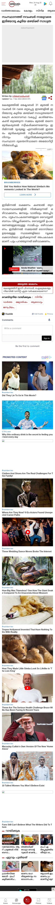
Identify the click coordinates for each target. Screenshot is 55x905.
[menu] (4, 4)
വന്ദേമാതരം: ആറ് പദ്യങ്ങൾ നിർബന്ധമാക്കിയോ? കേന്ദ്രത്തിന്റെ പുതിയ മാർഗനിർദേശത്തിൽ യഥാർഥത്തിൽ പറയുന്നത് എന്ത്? (10, 850)
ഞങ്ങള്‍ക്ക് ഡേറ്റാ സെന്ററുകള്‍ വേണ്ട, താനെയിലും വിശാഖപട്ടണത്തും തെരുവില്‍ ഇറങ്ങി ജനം (29, 850)
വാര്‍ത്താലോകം (10, 10)
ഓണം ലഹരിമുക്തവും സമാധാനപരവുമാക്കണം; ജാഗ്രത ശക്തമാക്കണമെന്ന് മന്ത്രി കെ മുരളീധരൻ (29, 876)
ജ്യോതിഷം (22, 302)
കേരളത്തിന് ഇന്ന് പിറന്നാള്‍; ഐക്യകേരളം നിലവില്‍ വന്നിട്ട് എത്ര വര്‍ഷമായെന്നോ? (27, 290)
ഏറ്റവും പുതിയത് (16, 857)
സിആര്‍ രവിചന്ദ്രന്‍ (20, 96)
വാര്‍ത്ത (7, 302)
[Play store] (45, 3)
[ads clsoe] (53, 889)
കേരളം (28, 10)
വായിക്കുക (13, 831)
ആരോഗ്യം (37, 302)
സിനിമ (40, 10)
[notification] (50, 3)
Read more (14, 269)
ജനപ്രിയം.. (9, 307)
